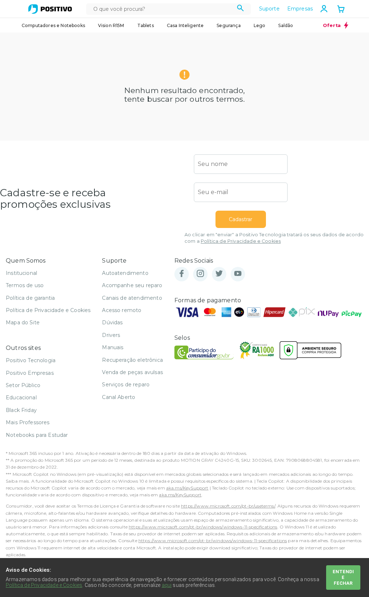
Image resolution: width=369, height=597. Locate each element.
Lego (260, 25)
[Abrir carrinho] (341, 9)
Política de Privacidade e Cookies (241, 241)
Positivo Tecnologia (30, 360)
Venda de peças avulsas (132, 372)
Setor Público (23, 385)
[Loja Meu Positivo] (50, 9)
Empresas (300, 9)
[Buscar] (240, 9)
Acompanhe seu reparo (132, 285)
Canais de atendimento (132, 298)
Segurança (228, 25)
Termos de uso (25, 285)
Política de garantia (30, 298)
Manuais (112, 347)
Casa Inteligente (185, 25)
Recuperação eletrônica (132, 360)
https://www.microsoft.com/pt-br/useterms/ (228, 506)
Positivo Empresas (30, 373)
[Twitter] (219, 274)
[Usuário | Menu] (324, 8)
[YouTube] (237, 274)
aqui (167, 585)
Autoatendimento (125, 273)
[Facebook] (181, 274)
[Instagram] (200, 274)
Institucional (21, 273)
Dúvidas (112, 322)
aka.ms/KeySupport (187, 488)
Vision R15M (111, 25)
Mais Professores (28, 422)
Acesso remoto (121, 310)
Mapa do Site (23, 322)
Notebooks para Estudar (37, 435)
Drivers (111, 335)
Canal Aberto (118, 397)
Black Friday (21, 410)
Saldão (285, 25)
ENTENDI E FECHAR (343, 577)
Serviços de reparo (126, 384)
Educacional (21, 397)
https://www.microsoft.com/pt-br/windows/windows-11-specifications (203, 527)
